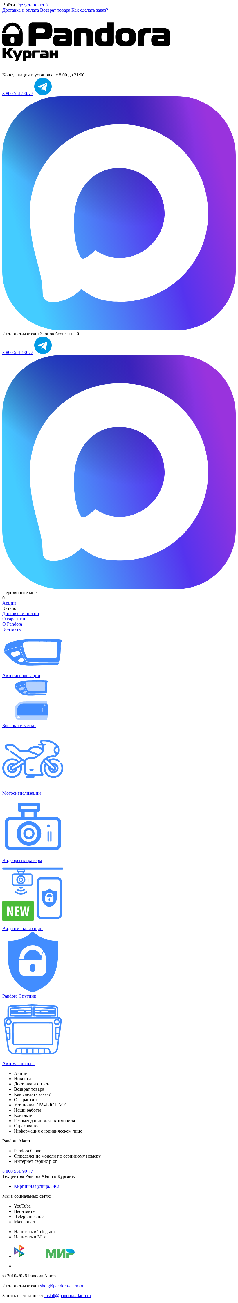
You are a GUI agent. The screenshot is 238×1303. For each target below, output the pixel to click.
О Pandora (12, 624)
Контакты (12, 629)
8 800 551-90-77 (17, 93)
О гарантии (13, 618)
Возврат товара (55, 10)
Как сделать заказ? (89, 10)
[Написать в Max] (119, 328)
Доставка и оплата (20, 10)
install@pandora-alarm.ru (67, 1295)
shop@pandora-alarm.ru (62, 1285)
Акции (9, 603)
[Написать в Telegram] (43, 93)
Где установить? (32, 4)
